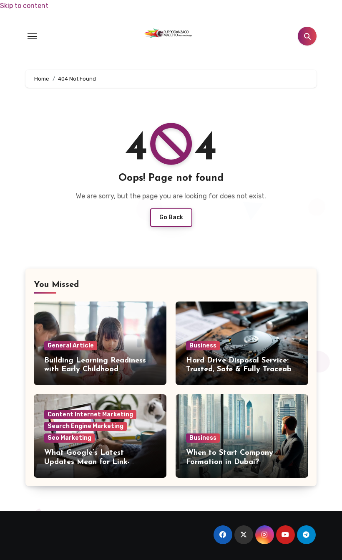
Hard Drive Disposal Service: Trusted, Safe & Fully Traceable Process (242, 370)
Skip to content (24, 6)
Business (202, 345)
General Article (71, 345)
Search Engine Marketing (85, 426)
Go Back (171, 217)
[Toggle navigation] (32, 36)
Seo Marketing (69, 437)
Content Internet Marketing (90, 414)
